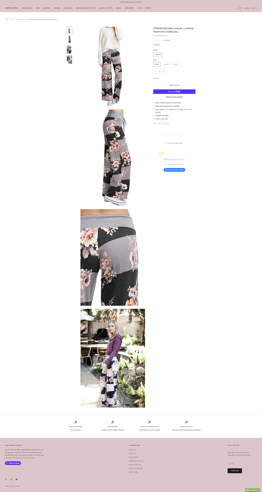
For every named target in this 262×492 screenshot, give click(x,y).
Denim (118, 8)
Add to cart (174, 85)
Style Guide (133, 472)
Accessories (129, 8)
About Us (132, 450)
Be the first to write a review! (174, 170)
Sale (139, 8)
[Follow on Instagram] (11, 479)
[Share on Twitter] (162, 123)
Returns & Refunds (136, 468)
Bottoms (46, 8)
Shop (11, 19)
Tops (37, 8)
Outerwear (68, 8)
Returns (148, 8)
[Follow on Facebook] (6, 479)
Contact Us (133, 453)
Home (6, 19)
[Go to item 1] (69, 39)
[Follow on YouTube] (17, 479)
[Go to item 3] (69, 59)
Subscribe (235, 471)
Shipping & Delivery (136, 461)
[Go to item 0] (69, 30)
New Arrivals (27, 8)
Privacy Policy (134, 457)
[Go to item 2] (69, 49)
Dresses (57, 8)
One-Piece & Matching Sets (85, 8)
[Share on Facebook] (159, 123)
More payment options (174, 97)
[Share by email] (168, 123)
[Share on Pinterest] (165, 123)
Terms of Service (135, 465)
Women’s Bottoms (20, 19)
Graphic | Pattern (105, 8)
